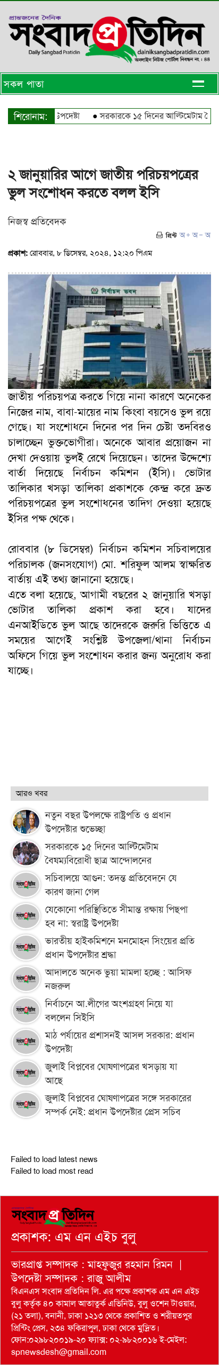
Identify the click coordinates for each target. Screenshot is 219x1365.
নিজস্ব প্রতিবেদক (37, 221)
